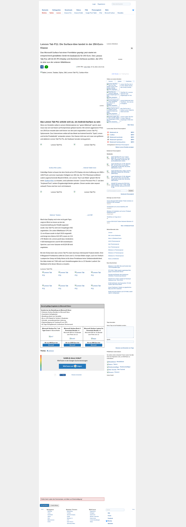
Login (94, 4)
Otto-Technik (121, 369)
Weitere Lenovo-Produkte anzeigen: (125, 147)
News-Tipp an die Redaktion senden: (116, 325)
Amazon (116, 372)
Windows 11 (70, 518)
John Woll (87, 67)
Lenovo (51, 351)
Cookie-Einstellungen (95, 520)
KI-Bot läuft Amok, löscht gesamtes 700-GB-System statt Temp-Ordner (119, 283)
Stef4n (108, 222)
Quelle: (109, 339)
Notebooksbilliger (125, 367)
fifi (107, 218)
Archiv (49, 521)
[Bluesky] (133, 10)
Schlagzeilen (56, 10)
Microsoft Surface (110, 13)
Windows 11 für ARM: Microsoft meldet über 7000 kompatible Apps (119, 266)
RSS (109, 513)
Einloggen (92, 513)
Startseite (45, 10)
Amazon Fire (67, 13)
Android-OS (75, 56)
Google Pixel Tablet (91, 13)
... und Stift (89, 215)
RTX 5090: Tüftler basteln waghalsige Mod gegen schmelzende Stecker (119, 271)
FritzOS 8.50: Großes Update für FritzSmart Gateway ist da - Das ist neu (119, 279)
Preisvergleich (96, 10)
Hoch (42, 509)
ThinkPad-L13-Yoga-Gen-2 (114, 217)
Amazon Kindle (78, 13)
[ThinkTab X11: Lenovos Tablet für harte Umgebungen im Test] (113, 94)
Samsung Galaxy (71, 523)
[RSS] (127, 10)
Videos (78, 10)
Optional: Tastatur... (56, 215)
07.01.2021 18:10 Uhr (97, 67)
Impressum (92, 514)
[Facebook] (130, 10)
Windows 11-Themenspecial (115, 250)
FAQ (86, 10)
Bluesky (110, 520)
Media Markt (70, 511)
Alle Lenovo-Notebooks (114, 235)
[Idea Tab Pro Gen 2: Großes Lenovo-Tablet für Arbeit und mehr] (113, 111)
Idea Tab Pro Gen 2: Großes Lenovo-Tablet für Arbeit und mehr (127, 110)
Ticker (49, 513)
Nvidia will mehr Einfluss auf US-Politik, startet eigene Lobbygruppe (120, 292)
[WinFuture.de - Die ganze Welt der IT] (56, 5)
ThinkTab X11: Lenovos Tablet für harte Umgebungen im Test (126, 94)
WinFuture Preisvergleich (122, 144)
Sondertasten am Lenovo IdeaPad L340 (117, 206)
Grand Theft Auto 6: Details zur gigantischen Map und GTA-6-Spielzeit (119, 288)
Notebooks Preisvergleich (127, 194)
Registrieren (101, 4)
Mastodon (110, 523)
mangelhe (109, 208)
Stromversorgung (71, 514)
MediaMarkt (120, 361)
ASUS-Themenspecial (114, 241)
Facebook (110, 518)
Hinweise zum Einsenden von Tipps (125, 348)
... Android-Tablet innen (89, 168)
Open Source (70, 521)
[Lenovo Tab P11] (47, 276)
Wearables (120, 13)
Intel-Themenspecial (113, 244)
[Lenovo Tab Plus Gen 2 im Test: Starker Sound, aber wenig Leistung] (113, 86)
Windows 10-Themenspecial (115, 253)
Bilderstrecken (51, 520)
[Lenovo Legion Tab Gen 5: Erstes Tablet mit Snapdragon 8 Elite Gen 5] (113, 119)
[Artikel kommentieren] (47, 375)
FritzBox (69, 513)
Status (91, 521)
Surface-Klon (49, 180)
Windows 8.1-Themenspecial (116, 255)
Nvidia (68, 516)
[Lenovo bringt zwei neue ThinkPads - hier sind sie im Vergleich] (113, 102)
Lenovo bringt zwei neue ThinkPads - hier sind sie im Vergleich (126, 102)
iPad (100, 13)
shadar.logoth (110, 214)
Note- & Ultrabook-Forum (127, 225)
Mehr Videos (131, 124)
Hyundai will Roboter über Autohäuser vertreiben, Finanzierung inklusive (118, 275)
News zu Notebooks (113, 258)
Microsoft (51, 345)
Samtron (109, 203)
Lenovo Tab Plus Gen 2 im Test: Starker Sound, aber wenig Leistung (126, 86)
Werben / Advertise (94, 516)
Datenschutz (93, 518)
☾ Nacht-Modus (54, 505)
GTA (68, 520)
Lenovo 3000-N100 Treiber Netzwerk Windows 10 (120, 221)
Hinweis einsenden (76, 375)
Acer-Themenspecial (113, 247)
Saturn (115, 364)
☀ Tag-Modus (44, 505)
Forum (109, 515)
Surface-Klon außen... (55, 168)
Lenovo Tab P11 (46, 269)
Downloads (68, 10)
